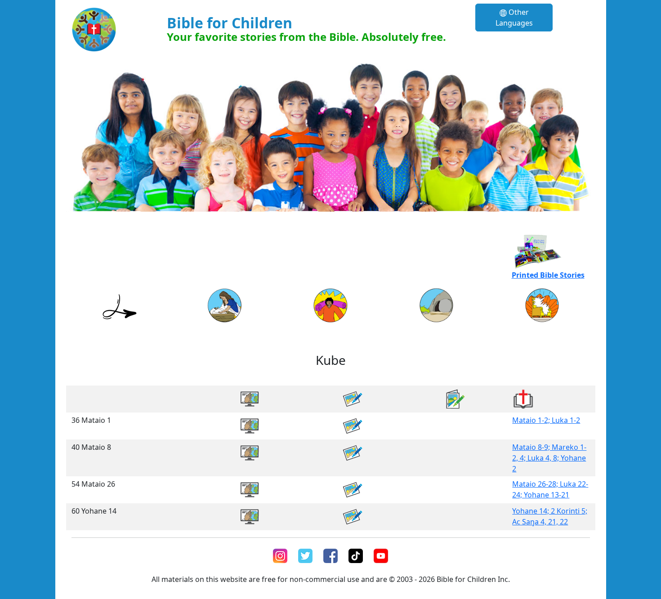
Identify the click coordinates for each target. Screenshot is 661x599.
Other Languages (514, 17)
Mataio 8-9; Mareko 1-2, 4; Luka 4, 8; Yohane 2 (549, 458)
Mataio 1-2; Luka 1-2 (546, 420)
